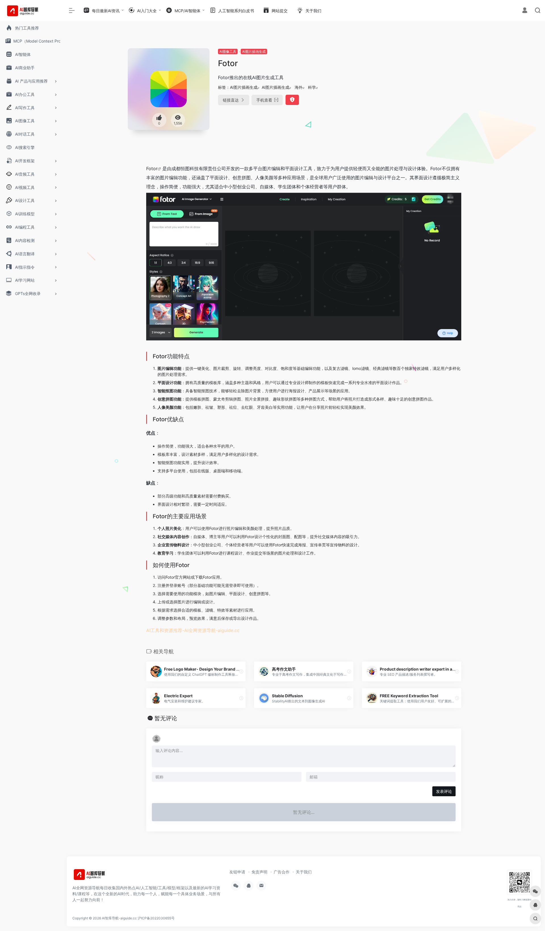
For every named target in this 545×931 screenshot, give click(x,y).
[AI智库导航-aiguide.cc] (97, 876)
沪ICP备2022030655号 (156, 918)
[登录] (525, 11)
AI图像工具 (227, 51)
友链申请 (237, 871)
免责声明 (259, 871)
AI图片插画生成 (254, 51)
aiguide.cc (229, 630)
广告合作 (282, 871)
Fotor (152, 168)
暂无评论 (165, 718)
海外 (299, 87)
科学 (312, 87)
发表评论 (444, 791)
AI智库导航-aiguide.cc (119, 918)
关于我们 (304, 871)
